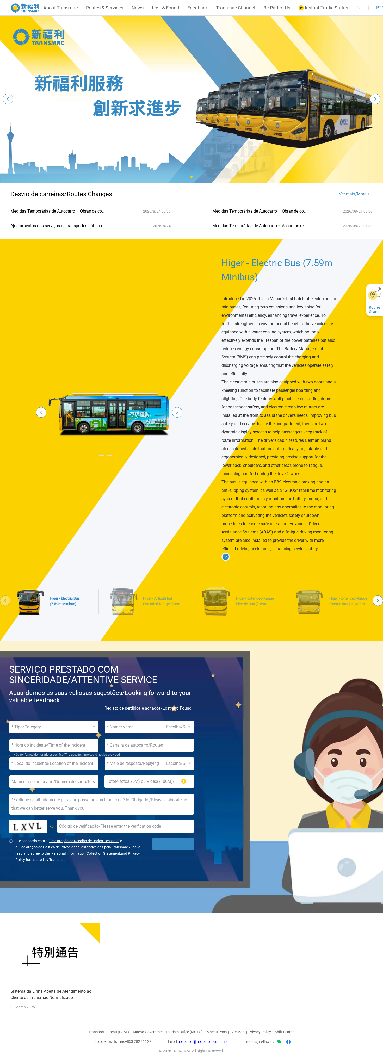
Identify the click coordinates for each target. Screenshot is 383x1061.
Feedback (197, 7)
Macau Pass (217, 1032)
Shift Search (284, 1032)
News (138, 7)
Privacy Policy (260, 1032)
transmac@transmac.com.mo (202, 1041)
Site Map (238, 1032)
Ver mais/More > (354, 193)
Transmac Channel (235, 7)
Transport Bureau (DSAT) (109, 1032)
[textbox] (149, 745)
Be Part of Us (276, 7)
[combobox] (149, 745)
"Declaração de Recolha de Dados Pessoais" (84, 841)
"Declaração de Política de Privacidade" (49, 847)
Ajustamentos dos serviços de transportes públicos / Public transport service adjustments (58, 225)
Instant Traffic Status (326, 7)
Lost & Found (165, 7)
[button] (191, 177)
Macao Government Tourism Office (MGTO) (168, 1032)
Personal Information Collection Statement (85, 853)
